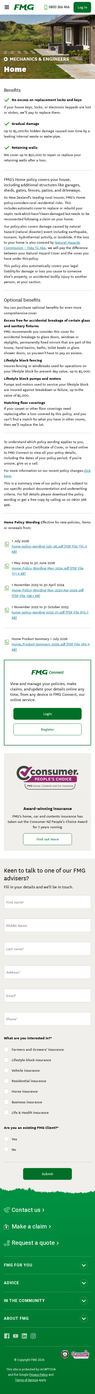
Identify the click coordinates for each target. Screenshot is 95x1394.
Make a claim (29, 1226)
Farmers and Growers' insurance (38, 1049)
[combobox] (47, 972)
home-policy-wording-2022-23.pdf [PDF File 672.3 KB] (50, 614)
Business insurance (27, 1102)
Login (47, 714)
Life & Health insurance (30, 1112)
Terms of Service (26, 1380)
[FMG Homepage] (24, 7)
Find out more (48, 839)
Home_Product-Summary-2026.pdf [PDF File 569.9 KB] (51, 646)
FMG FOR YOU (18, 1265)
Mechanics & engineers (39, 59)
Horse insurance (25, 1091)
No (14, 1149)
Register (47, 729)
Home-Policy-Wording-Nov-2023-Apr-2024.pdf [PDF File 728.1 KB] (48, 592)
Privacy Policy (38, 1375)
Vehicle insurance (26, 1070)
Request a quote (33, 1243)
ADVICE (11, 1283)
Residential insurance (29, 1081)
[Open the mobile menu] (7, 7)
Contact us (26, 1210)
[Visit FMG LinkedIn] (24, 1336)
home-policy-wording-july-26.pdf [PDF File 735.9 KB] (49, 548)
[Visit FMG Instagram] (33, 1336)
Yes (14, 1139)
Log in (82, 7)
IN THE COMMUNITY (24, 1301)
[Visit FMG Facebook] (7, 1336)
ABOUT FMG (16, 1318)
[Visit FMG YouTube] (16, 1336)
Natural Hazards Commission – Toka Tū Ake (42, 245)
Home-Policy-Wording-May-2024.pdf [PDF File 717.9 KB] (48, 570)
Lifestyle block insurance (31, 1060)
